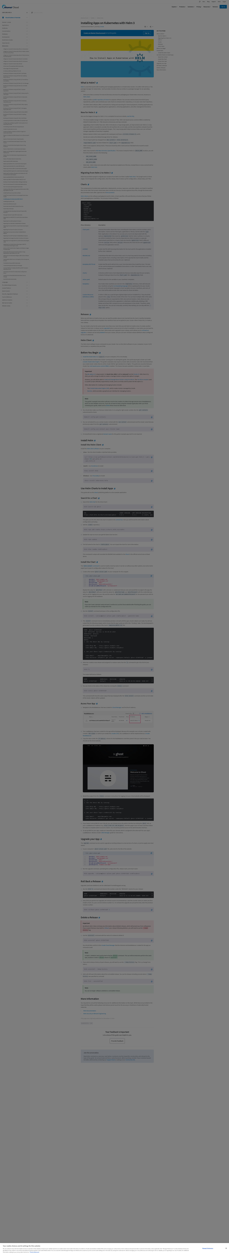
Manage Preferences (207, 1248)
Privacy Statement (34, 1252)
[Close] (226, 1248)
